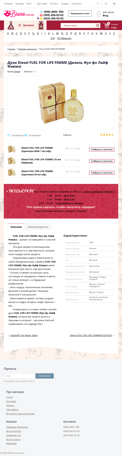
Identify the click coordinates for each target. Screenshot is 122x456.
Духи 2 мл (69, 195)
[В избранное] (15, 135)
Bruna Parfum (13, 431)
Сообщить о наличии (102, 149)
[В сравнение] (32, 135)
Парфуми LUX (13, 435)
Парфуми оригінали (17, 427)
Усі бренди (64, 38)
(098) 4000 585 (54, 11)
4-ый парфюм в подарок (69, 203)
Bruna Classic (13, 439)
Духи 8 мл (69, 199)
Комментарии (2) (38, 226)
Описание (16, 226)
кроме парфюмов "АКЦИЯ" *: (99, 191)
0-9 (53, 38)
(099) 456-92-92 (54, 15)
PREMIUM (11, 443)
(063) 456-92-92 (54, 18)
